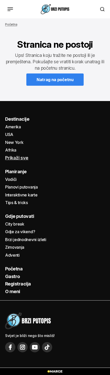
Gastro (12, 276)
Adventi (12, 255)
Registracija (18, 283)
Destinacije (17, 119)
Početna (11, 24)
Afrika (10, 150)
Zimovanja (14, 247)
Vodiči (11, 179)
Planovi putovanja (21, 187)
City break (14, 224)
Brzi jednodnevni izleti (25, 239)
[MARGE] (55, 371)
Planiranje (16, 171)
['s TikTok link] (47, 347)
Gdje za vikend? (20, 231)
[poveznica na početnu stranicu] (55, 9)
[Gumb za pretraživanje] (102, 9)
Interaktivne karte (21, 194)
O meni (12, 291)
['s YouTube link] (35, 347)
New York (14, 142)
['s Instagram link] (22, 347)
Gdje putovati (19, 216)
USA (9, 134)
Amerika (13, 126)
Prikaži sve (16, 157)
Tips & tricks (16, 202)
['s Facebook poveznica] (10, 347)
